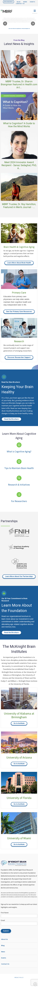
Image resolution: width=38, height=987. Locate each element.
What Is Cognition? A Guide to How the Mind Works (19, 125)
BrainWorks (8, 2)
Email (3, 920)
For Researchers (19, 501)
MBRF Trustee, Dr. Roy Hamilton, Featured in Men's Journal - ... (19, 206)
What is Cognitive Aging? (19, 451)
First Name (5, 913)
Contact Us (20, 3)
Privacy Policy (19, 977)
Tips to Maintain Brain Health (19, 468)
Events (32, 2)
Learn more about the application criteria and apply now (19, 28)
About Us (4, 939)
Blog (18, 2)
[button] (34, 10)
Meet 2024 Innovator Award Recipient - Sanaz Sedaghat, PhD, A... (19, 165)
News (25, 2)
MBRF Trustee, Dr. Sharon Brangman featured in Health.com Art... (19, 84)
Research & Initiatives (19, 484)
